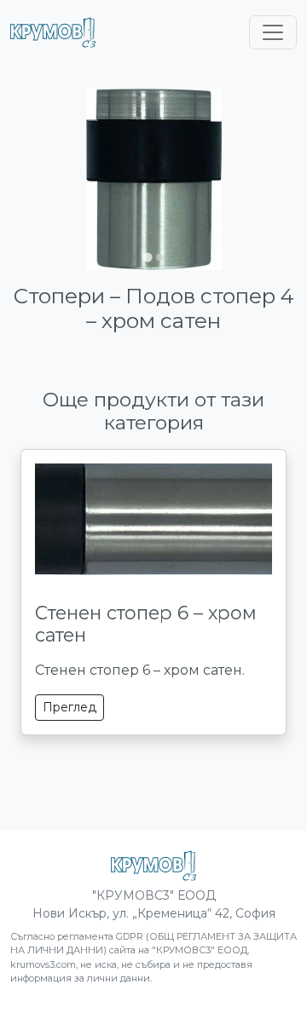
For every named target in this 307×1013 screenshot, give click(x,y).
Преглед (69, 707)
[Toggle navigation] (273, 32)
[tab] (147, 257)
